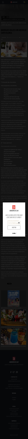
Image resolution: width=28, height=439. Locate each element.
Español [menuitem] (14, 233)
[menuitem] (14, 233)
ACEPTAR (14, 227)
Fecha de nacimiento (13, 220)
